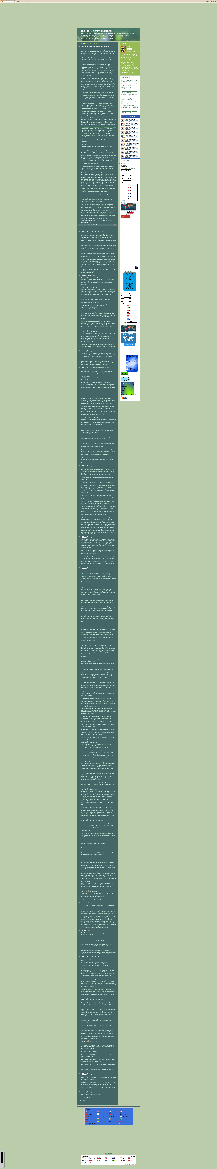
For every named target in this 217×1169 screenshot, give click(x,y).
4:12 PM (84, 820)
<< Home (82, 1100)
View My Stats (131, 168)
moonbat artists (97, 220)
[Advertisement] (108, 12)
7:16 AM (84, 742)
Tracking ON (134, 158)
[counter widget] (128, 332)
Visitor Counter (129, 344)
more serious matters (105, 217)
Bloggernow (123, 165)
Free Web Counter (125, 376)
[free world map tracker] (128, 210)
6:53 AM (84, 706)
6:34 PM (84, 999)
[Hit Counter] (131, 166)
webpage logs (108, 1154)
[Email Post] (114, 225)
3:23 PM (84, 351)
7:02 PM (84, 537)
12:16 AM (84, 275)
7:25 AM (84, 789)
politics (89, 222)
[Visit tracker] (128, 342)
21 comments (109, 225)
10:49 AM (84, 930)
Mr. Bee (91, 275)
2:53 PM (84, 1074)
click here (123, 371)
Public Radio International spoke (89, 50)
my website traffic (129, 271)
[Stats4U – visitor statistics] (127, 394)
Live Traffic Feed (130, 116)
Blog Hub (123, 163)
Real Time (130, 158)
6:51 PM (84, 466)
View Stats (130, 289)
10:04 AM (84, 891)
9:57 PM (84, 568)
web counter (124, 322)
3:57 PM (84, 367)
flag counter (123, 202)
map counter (124, 214)
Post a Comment (85, 1097)
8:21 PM (84, 232)
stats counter (124, 200)
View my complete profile (128, 72)
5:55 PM (84, 957)
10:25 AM (84, 903)
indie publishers (88, 220)
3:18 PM (84, 331)
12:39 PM (95, 224)
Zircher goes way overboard (129, 101)
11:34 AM (84, 1041)
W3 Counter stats (125, 160)
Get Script (125, 158)
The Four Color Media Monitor (96, 30)
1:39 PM (84, 1092)
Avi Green (129, 48)
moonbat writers (105, 220)
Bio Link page (124, 161)
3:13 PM (84, 287)
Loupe (2, 1165)
